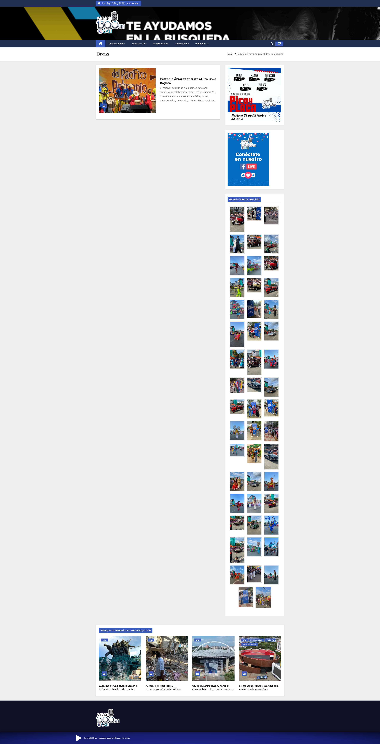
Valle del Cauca (249, 644)
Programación (160, 43)
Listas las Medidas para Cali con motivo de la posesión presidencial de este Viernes (258, 689)
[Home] (100, 43)
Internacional (256, 640)
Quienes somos (117, 43)
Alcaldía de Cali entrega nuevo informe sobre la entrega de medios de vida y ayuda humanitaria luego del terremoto (119, 690)
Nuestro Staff (139, 43)
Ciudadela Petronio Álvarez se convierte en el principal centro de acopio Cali (212, 689)
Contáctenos (182, 43)
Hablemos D (201, 43)
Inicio (229, 54)
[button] (272, 43)
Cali (104, 640)
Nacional (270, 640)
